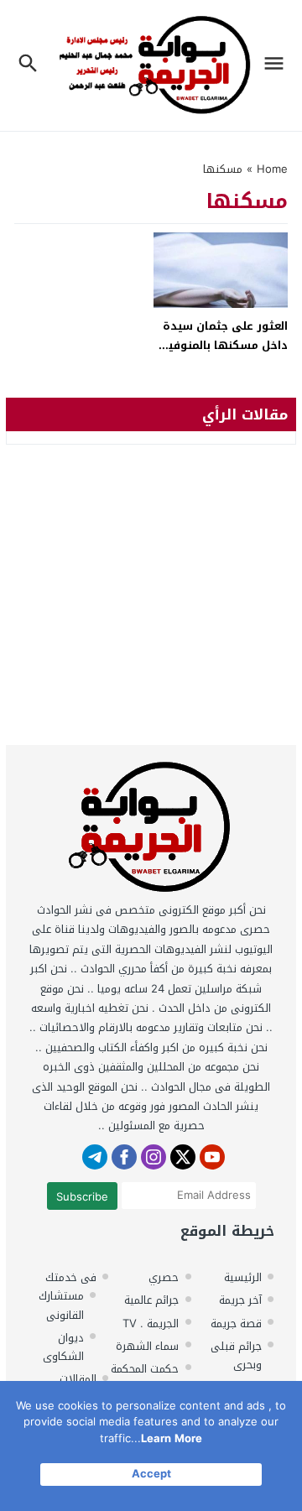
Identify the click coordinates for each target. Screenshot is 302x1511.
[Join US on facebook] (124, 1157)
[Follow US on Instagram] (153, 1157)
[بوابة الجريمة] (150, 831)
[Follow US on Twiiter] (182, 1157)
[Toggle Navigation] (278, 65)
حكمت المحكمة (145, 1368)
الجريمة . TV (150, 1323)
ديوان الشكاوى (63, 1347)
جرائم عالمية (151, 1300)
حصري (163, 1277)
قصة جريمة (236, 1323)
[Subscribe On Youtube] (212, 1157)
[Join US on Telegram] (94, 1157)
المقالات (78, 1378)
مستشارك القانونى (61, 1305)
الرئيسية (243, 1277)
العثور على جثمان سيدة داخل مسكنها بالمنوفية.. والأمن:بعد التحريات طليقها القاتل (221, 355)
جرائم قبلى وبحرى (236, 1355)
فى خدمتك (70, 1277)
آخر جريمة (240, 1300)
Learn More (171, 1438)
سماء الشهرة (147, 1346)
